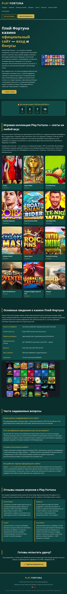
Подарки (4, 7)
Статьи (37, 7)
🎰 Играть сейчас (9, 92)
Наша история (52, 7)
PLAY (12, 3)
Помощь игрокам (21, 7)
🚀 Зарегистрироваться (33, 564)
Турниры (30, 7)
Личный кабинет (9, 16)
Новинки (11, 7)
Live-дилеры (5, 11)
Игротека (44, 7)
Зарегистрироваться (26, 16)
